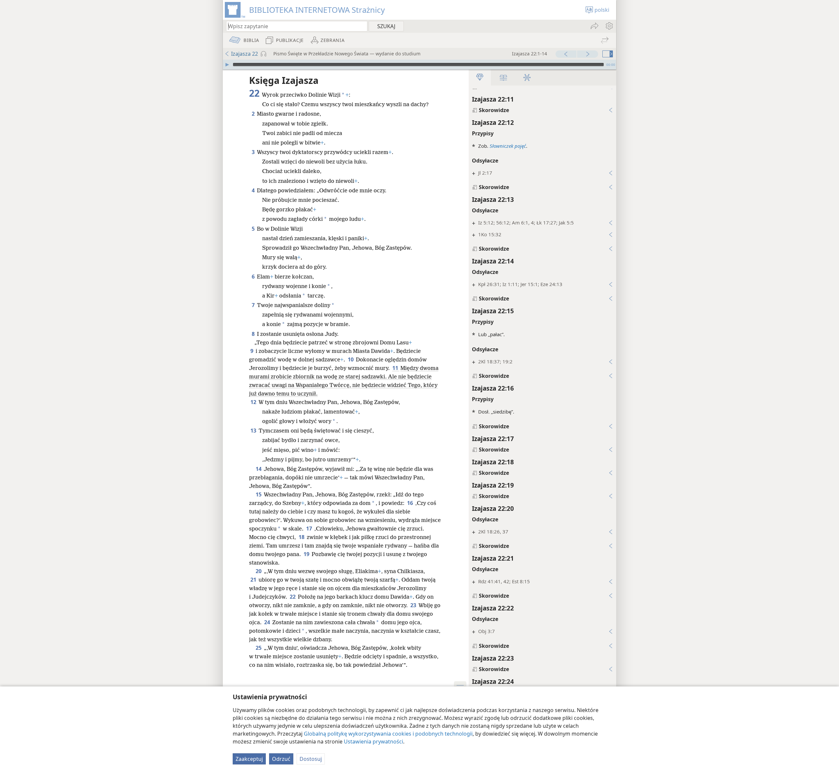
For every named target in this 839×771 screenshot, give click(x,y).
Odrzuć (281, 758)
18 (302, 537)
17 (309, 528)
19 (306, 554)
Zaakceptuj (249, 758)
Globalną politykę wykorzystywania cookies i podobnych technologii (388, 733)
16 (410, 503)
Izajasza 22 (244, 53)
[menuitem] (609, 26)
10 (351, 359)
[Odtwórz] (227, 64)
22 (293, 596)
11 (395, 368)
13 (253, 430)
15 (259, 494)
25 (259, 647)
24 (267, 622)
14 (259, 468)
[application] (419, 64)
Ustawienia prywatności (373, 741)
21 (253, 579)
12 (253, 402)
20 (259, 571)
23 (413, 605)
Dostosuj (311, 758)
